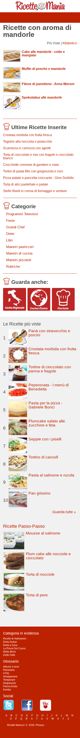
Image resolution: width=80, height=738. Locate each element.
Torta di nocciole (40, 574)
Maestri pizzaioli (18, 260)
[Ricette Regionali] (14, 299)
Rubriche (13, 266)
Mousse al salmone (43, 533)
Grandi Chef (15, 227)
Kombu (7, 689)
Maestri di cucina (19, 253)
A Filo (6, 673)
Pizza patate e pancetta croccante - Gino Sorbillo (38, 178)
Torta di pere (37, 595)
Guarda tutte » (64, 512)
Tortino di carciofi (43, 457)
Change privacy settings (59, 725)
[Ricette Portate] (63, 299)
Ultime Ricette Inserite (39, 127)
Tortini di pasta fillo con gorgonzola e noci (33, 171)
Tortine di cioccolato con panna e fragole (50, 369)
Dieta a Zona (10, 645)
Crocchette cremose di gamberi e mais (31, 164)
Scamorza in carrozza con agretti (27, 148)
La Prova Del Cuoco (14, 648)
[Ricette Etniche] (38, 299)
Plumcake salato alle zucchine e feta (47, 423)
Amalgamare (10, 676)
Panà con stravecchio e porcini (49, 333)
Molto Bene (9, 651)
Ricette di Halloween (14, 638)
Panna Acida (10, 686)
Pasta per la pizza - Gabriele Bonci (45, 405)
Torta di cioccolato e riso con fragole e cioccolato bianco (38, 156)
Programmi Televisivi (22, 214)
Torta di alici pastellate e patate (25, 184)
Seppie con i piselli (45, 439)
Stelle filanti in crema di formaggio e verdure (35, 191)
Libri (9, 240)
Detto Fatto (9, 655)
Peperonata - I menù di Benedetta (49, 387)
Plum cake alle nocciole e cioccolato (48, 556)
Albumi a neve (11, 666)
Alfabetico (69, 43)
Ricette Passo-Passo (24, 526)
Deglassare (9, 683)
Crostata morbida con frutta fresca (27, 135)
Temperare (9, 679)
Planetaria (9, 670)
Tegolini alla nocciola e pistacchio (27, 141)
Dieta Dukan (10, 641)
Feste (10, 220)
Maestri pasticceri (20, 247)
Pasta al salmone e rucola (51, 475)
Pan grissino (39, 493)
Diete (10, 233)
